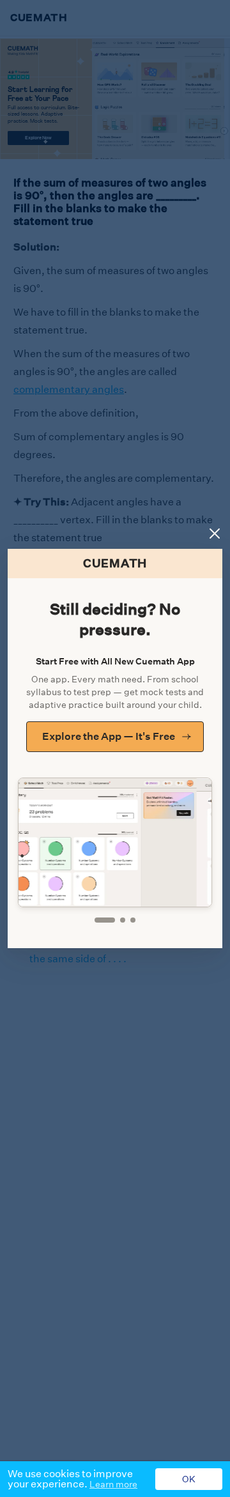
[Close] (214, 533)
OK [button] (188, 1479)
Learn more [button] (113, 1484)
